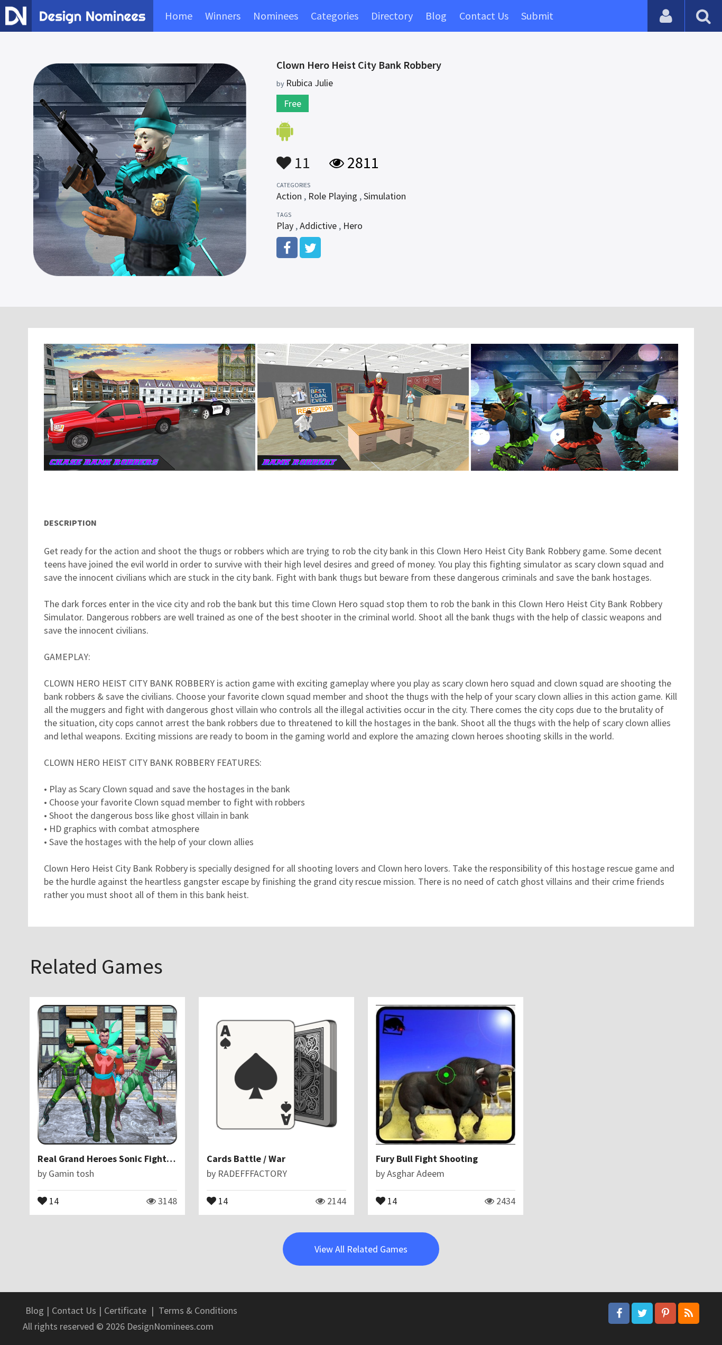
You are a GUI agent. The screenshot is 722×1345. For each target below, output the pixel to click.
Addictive (318, 225)
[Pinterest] (665, 1313)
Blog (436, 15)
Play (284, 225)
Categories (334, 15)
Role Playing (332, 196)
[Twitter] (642, 1313)
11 (300, 157)
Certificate (125, 1310)
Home (178, 15)
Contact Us (483, 15)
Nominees (275, 15)
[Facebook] (619, 1313)
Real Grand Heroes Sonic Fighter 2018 (118, 1158)
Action (289, 196)
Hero (353, 225)
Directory (392, 15)
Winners (222, 15)
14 (53, 1200)
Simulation (385, 196)
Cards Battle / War (246, 1158)
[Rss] (688, 1313)
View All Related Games (361, 1249)
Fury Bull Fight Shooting (427, 1158)
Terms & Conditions (198, 1310)
